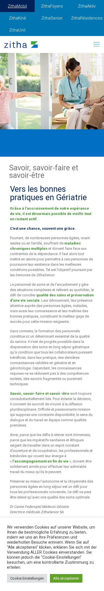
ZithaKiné (17, 18)
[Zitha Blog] (21, 44)
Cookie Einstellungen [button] (27, 578)
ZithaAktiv (87, 6)
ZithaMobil (17, 6)
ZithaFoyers (52, 6)
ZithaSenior (52, 18)
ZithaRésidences (87, 18)
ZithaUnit (17, 30)
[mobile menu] (96, 44)
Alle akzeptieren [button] (66, 578)
